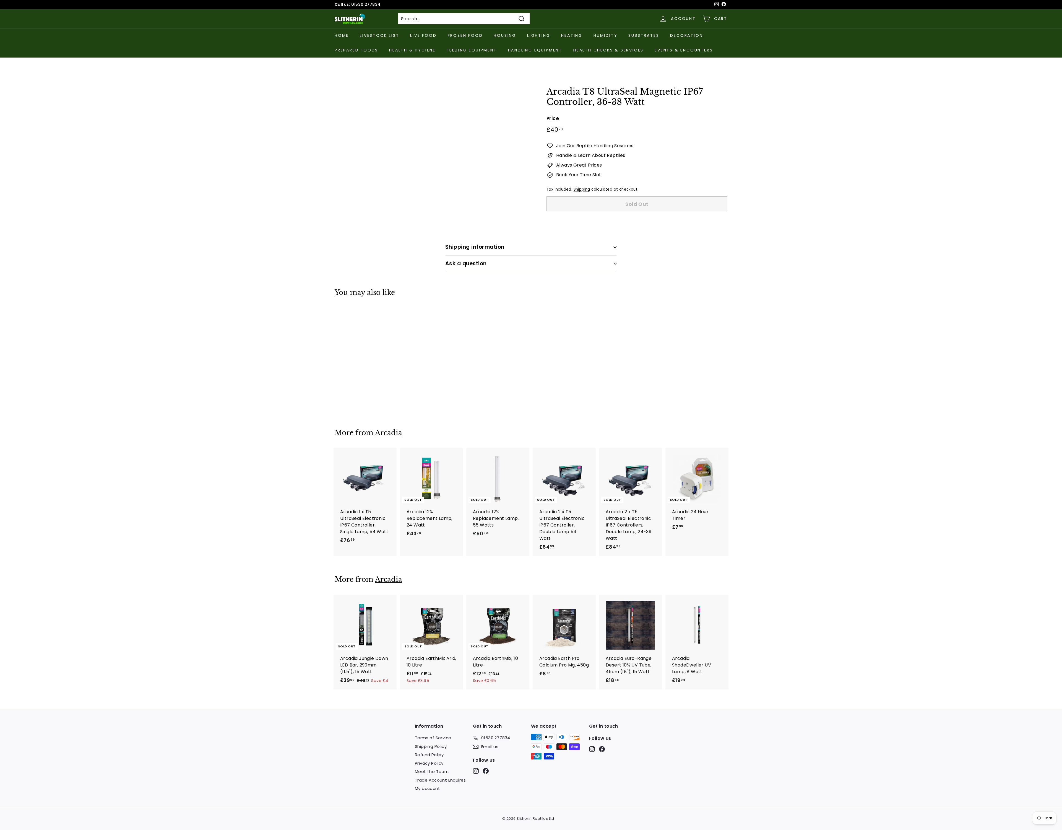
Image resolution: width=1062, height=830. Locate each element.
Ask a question (466, 263)
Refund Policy (429, 755)
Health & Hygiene (412, 50)
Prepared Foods (356, 50)
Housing (505, 35)
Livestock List (379, 35)
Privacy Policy (429, 763)
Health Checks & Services (608, 50)
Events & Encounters (684, 50)
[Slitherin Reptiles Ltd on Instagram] (476, 771)
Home (342, 35)
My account (427, 788)
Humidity (605, 35)
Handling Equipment (535, 50)
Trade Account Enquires (440, 780)
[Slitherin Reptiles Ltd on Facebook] (486, 771)
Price (552, 118)
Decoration (686, 35)
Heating (571, 35)
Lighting (538, 35)
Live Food (423, 35)
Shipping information (474, 247)
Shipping (582, 189)
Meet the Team (432, 771)
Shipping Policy (431, 746)
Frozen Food (465, 35)
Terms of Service (433, 738)
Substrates (643, 35)
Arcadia (388, 433)
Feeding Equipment (472, 50)
